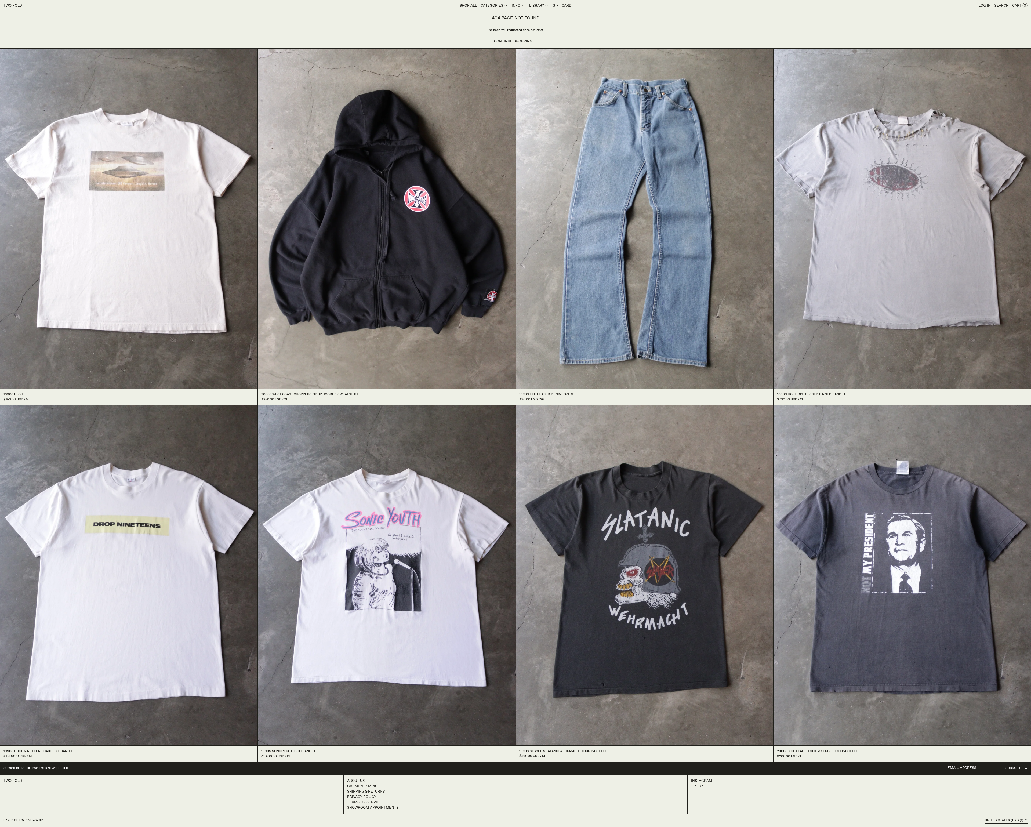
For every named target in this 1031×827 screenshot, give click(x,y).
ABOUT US (356, 781)
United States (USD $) (1004, 820)
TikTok (697, 786)
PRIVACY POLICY (361, 797)
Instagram (701, 781)
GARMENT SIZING (362, 786)
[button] (1001, 6)
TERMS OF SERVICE (364, 802)
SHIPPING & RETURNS (366, 791)
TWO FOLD (12, 5)
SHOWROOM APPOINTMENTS (372, 808)
